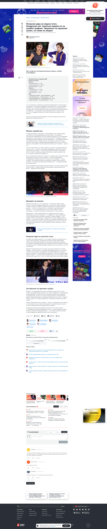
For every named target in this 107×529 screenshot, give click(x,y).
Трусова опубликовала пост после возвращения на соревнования (80, 198)
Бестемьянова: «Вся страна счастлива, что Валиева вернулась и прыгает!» (81, 127)
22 (27, 421)
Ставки (76, 1)
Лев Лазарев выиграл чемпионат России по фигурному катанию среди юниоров (81, 66)
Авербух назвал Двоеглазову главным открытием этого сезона (81, 132)
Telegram (37, 316)
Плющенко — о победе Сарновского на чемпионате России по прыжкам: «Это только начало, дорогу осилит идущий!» (81, 120)
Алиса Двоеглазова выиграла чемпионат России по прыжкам (80, 142)
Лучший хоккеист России (46, 515)
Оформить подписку (32, 515)
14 (49, 409)
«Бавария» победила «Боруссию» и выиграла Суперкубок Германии (56, 419)
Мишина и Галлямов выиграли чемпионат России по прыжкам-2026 (81, 175)
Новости (58, 3)
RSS (76, 215)
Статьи (47, 3)
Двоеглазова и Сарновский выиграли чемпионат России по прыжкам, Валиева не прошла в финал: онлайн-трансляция (81, 147)
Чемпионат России (40, 3)
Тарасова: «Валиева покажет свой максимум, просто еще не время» (81, 137)
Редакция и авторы (20, 511)
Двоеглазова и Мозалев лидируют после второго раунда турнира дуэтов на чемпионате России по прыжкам (80, 210)
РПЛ (29, 409)
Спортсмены (76, 3)
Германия (51, 417)
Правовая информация (60, 513)
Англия (51, 409)
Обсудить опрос (36, 343)
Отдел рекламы (20, 515)
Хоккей (31, 1)
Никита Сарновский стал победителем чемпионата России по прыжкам (81, 153)
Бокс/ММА (37, 1)
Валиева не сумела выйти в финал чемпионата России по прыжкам (80, 158)
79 (27, 414)
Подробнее (53, 526)
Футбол (25, 1)
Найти (62, 506)
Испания (30, 421)
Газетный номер (32, 511)
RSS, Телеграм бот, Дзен (60, 511)
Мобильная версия (59, 517)
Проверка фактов (20, 513)
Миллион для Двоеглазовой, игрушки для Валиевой (79, 76)
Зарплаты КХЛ (44, 513)
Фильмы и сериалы (62, 1)
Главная (28, 17)
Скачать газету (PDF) (33, 513)
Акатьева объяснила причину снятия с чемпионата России (81, 72)
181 (27, 409)
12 (85, 156)
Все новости (84, 215)
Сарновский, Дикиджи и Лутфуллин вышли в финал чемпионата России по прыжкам (81, 164)
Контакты (18, 519)
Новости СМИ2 (75, 217)
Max (59, 316)
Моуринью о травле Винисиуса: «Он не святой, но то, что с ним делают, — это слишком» (34, 424)
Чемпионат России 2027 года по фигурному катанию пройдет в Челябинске (80, 60)
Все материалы (69, 3)
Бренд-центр (19, 517)
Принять (66, 525)
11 (85, 201)
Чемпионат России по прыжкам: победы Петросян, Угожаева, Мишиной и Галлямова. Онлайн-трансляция (50, 124)
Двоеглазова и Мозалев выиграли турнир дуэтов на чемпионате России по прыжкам (81, 204)
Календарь (52, 3)
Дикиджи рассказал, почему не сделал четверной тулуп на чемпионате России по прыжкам (81, 193)
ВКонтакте (51, 316)
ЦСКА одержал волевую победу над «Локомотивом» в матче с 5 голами (35, 412)
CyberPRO (71, 1)
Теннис (43, 1)
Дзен (44, 316)
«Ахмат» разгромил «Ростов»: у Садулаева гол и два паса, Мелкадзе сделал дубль (35, 418)
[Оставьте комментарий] (49, 436)
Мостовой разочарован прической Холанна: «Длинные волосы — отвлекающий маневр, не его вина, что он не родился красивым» (58, 413)
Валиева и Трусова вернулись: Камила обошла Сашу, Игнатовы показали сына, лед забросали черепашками (80, 186)
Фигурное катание (52, 1)
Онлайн (62, 3)
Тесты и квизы (44, 511)
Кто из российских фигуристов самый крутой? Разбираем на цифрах (51, 229)
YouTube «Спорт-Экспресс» (82, 506)
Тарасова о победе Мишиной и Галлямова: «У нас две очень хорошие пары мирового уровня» (81, 169)
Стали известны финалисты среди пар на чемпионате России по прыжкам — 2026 (81, 180)
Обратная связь (59, 515)
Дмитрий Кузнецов (34, 36)
